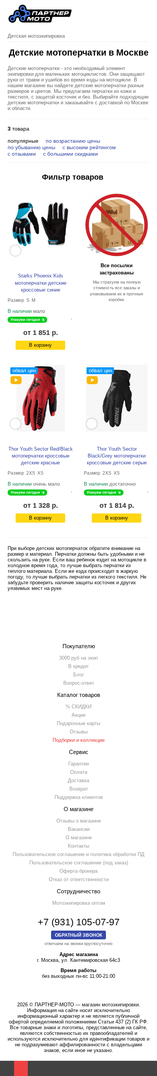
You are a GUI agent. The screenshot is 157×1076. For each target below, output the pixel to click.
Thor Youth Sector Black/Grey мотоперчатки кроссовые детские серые (117, 455)
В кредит (78, 666)
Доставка (78, 780)
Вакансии (79, 829)
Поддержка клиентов (78, 797)
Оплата (78, 772)
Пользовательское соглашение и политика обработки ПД (78, 854)
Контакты (78, 846)
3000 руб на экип (78, 658)
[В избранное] (72, 316)
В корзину (40, 345)
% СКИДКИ (78, 706)
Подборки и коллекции (78, 740)
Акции (78, 715)
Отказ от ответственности (79, 879)
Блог (78, 674)
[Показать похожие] (15, 250)
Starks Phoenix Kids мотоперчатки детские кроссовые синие (40, 282)
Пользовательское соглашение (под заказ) (78, 863)
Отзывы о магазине (78, 821)
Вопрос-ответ (78, 683)
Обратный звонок (78, 935)
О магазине (79, 837)
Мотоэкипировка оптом (78, 903)
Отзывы (79, 732)
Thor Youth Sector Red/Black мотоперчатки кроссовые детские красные (40, 455)
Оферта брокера (78, 871)
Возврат (78, 789)
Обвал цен (24, 370)
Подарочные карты (78, 723)
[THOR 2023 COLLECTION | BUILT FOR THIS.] (16, 380)
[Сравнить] (66, 316)
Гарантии (78, 764)
